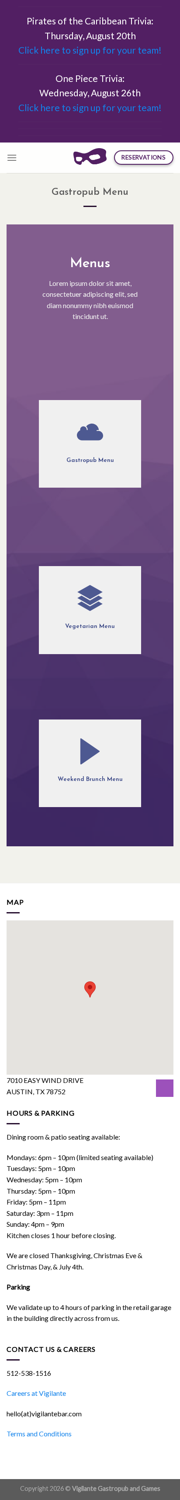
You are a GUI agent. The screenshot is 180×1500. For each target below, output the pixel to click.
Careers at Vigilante (36, 1393)
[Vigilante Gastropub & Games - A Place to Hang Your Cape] (90, 157)
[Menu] (12, 157)
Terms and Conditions (39, 1433)
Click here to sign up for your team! (90, 49)
